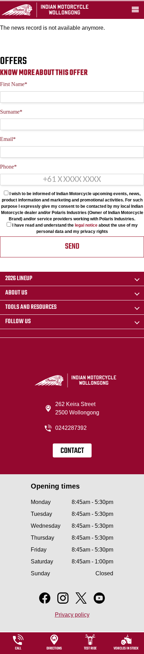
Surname (11, 112)
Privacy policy (72, 615)
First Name (13, 84)
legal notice (86, 225)
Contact (72, 451)
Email (8, 139)
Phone (8, 167)
